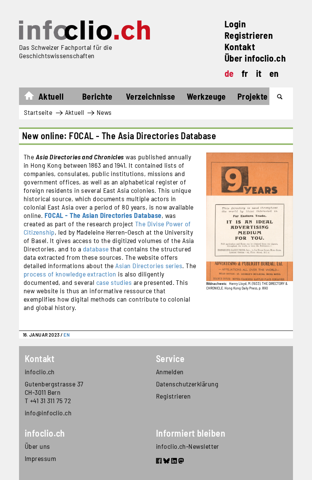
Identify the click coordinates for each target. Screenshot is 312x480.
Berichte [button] (97, 96)
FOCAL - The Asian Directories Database (103, 215)
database (96, 249)
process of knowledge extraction (70, 274)
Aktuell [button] (51, 96)
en (274, 73)
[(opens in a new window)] (159, 462)
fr (245, 73)
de (229, 73)
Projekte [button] (252, 96)
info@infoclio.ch (48, 412)
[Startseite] (84, 30)
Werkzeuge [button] (206, 96)
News (104, 112)
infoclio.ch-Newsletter (187, 446)
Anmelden (170, 371)
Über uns (37, 446)
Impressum (40, 458)
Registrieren (248, 35)
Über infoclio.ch (255, 58)
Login (235, 23)
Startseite (33, 97)
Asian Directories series (148, 265)
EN (67, 334)
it (259, 73)
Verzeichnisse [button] (150, 96)
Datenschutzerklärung (187, 384)
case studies (114, 282)
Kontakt (239, 46)
